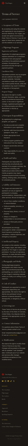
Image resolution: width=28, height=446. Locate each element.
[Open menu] (24, 3)
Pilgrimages (5, 393)
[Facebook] (8, 381)
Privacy (17, 436)
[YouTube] (2, 381)
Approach (5, 408)
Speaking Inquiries (7, 414)
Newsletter (5, 411)
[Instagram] (5, 381)
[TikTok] (11, 381)
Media (3, 399)
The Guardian (6, 390)
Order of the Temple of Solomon (11, 426)
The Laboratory (6, 423)
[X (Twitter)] (14, 381)
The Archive (5, 396)
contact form (13, 335)
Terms (20, 436)
